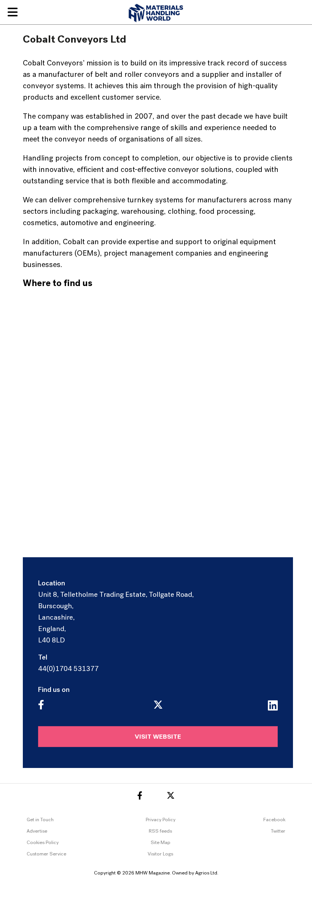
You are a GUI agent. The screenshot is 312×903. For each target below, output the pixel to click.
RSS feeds (160, 831)
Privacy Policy (160, 819)
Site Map (160, 842)
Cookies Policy (43, 842)
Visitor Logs (160, 854)
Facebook (274, 819)
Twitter (278, 831)
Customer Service (46, 854)
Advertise (37, 831)
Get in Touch (40, 819)
